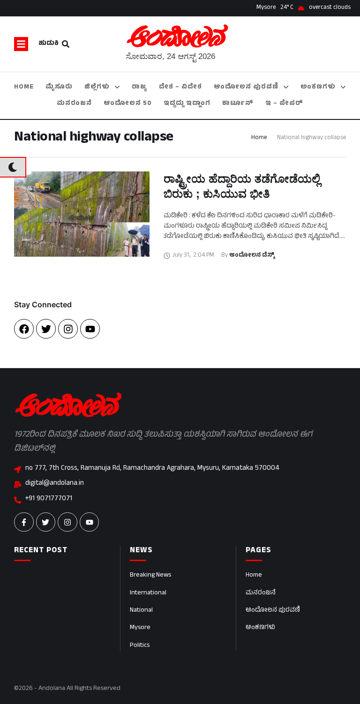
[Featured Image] (82, 214)
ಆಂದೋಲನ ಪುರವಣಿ (273, 610)
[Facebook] (24, 329)
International (148, 593)
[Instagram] (68, 329)
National (141, 610)
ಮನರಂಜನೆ (261, 593)
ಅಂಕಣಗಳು (260, 627)
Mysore (140, 627)
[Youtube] (90, 329)
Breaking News (150, 575)
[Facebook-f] (24, 522)
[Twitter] (46, 329)
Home (259, 138)
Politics (140, 645)
